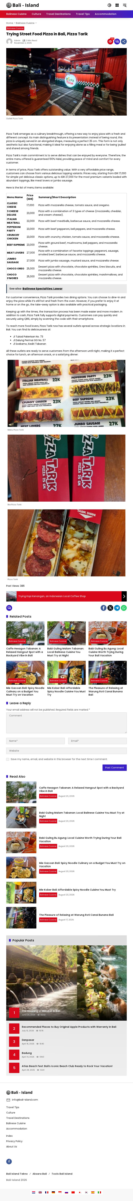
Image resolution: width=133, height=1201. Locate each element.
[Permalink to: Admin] (10, 41)
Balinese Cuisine (15, 28)
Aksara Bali (40, 1174)
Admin (17, 41)
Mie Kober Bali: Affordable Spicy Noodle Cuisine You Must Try (66, 691)
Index (9, 1136)
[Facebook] (104, 608)
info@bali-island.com (25, 1099)
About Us (11, 1146)
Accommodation (16, 1128)
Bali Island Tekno (17, 1174)
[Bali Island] (22, 5)
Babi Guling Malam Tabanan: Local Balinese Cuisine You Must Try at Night (65, 652)
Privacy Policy (14, 1141)
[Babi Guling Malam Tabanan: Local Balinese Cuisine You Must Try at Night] (66, 633)
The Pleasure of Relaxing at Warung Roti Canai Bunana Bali (105, 691)
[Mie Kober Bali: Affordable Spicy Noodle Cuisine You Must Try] (66, 673)
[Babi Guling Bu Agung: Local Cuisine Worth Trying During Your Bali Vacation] (107, 633)
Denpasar (28, 1040)
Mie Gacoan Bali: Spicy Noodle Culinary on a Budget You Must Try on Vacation (25, 691)
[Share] (124, 41)
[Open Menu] (117, 5)
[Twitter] (110, 608)
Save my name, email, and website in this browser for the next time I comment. (59, 759)
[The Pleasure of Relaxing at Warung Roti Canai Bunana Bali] (107, 673)
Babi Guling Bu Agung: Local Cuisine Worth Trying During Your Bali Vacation (106, 652)
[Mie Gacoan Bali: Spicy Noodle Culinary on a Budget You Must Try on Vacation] (25, 673)
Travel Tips (12, 1107)
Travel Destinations (17, 1118)
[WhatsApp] (124, 608)
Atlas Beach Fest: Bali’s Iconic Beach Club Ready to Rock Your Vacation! (67, 1066)
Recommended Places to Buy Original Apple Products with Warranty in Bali (69, 1027)
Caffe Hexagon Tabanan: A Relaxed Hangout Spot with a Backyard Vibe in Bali (24, 652)
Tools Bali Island (62, 1174)
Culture (10, 1112)
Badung (27, 1053)
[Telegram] (117, 608)
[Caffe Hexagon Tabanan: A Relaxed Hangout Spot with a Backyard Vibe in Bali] (25, 633)
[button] (109, 5)
